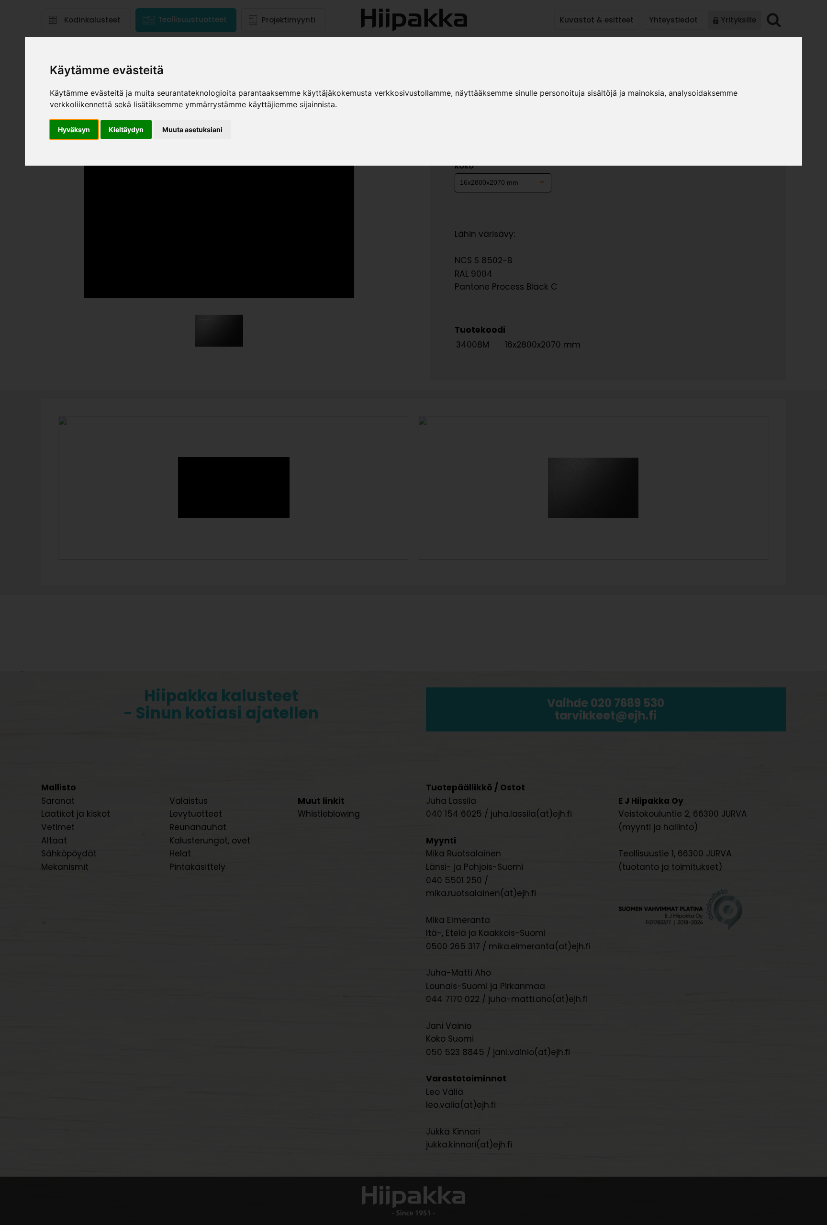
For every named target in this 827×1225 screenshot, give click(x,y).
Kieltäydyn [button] (126, 129)
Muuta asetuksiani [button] (192, 129)
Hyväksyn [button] (74, 129)
